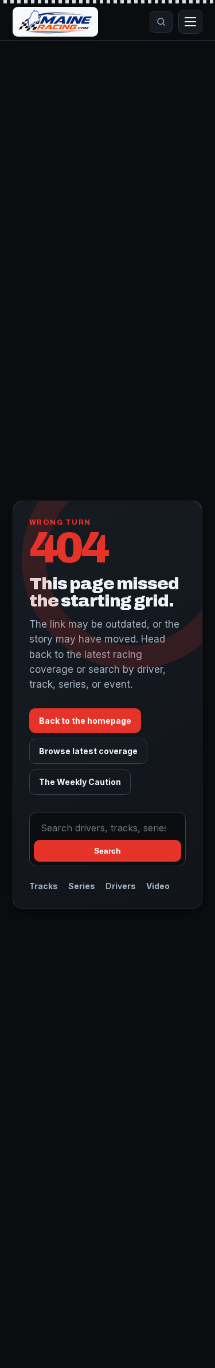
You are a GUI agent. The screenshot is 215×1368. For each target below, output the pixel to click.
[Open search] (161, 22)
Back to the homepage (85, 720)
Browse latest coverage (88, 751)
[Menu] (190, 22)
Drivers (120, 886)
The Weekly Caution (80, 782)
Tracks (43, 886)
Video (158, 886)
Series (81, 886)
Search (107, 850)
